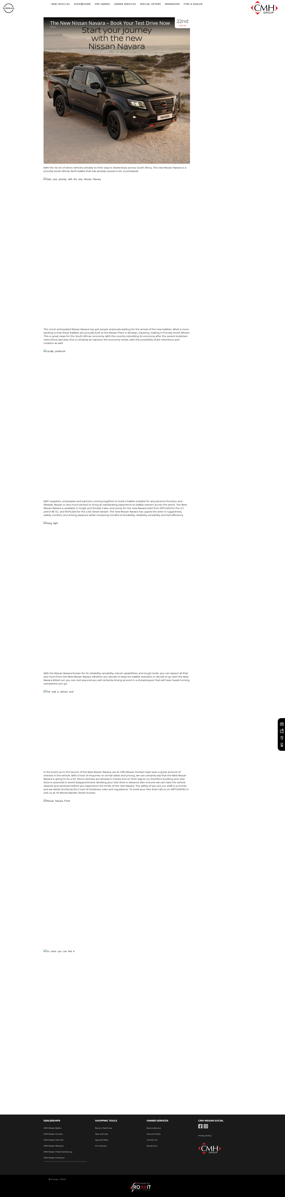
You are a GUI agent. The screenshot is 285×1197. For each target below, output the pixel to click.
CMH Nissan (8, 8)
